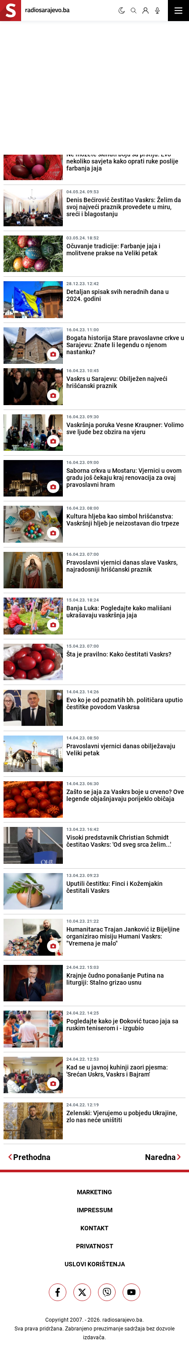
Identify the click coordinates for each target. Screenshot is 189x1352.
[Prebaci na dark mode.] (121, 10)
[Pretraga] (133, 10)
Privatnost (94, 1246)
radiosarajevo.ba (122, 1319)
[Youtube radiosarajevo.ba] (131, 1292)
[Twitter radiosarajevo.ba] (82, 1292)
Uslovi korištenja (95, 1264)
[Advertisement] (66, 86)
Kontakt (94, 1228)
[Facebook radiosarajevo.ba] (57, 1292)
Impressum (95, 1210)
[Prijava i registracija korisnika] (145, 10)
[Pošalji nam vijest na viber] (107, 1292)
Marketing (94, 1192)
